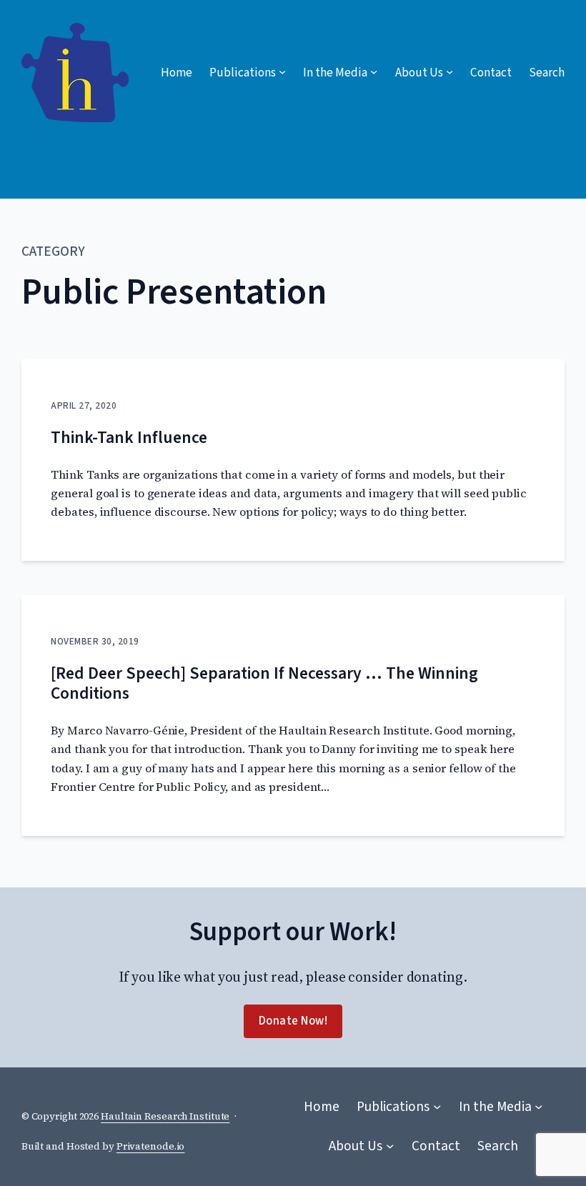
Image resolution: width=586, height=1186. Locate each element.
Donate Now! (293, 1021)
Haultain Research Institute (165, 1116)
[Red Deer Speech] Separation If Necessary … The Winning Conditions (264, 684)
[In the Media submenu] (538, 1107)
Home (176, 72)
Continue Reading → (109, 529)
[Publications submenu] (437, 1107)
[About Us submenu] (390, 1146)
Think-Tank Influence (129, 438)
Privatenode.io (150, 1146)
